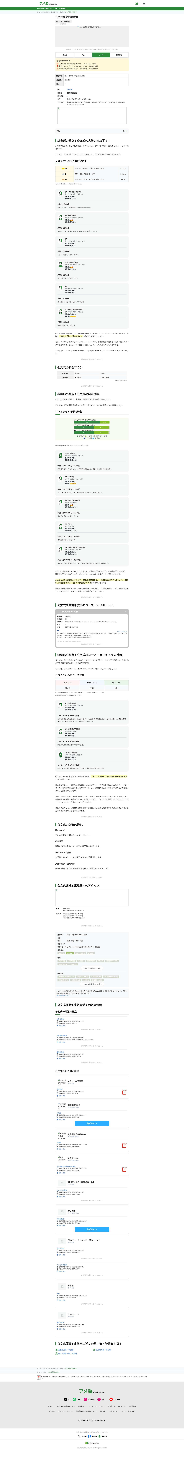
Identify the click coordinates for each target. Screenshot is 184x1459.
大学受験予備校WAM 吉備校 (66, 1166)
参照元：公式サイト (122, 631)
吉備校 (59, 1113)
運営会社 (103, 1411)
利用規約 (52, 1411)
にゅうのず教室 (62, 1190)
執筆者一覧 (111, 1406)
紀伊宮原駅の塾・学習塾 (67, 1353)
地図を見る (62, 1025)
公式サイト (92, 1123)
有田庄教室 (60, 1019)
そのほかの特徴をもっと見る (92, 968)
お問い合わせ (113, 1411)
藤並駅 (62, 12)
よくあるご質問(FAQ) (128, 1411)
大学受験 (91, 1399)
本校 (58, 1293)
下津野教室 (60, 1219)
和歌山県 (45, 12)
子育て (104, 1399)
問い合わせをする (63, 995)
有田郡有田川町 (53, 12)
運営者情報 (132, 1406)
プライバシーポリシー (65, 1411)
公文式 (69, 89)
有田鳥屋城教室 (62, 1035)
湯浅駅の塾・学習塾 (103, 1350)
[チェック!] (124, 1093)
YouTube (117, 1399)
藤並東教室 (60, 1052)
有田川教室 (60, 1248)
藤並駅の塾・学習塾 (65, 1350)
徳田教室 (60, 1089)
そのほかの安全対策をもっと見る (92, 984)
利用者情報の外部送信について (86, 1411)
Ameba (84, 1436)
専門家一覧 (122, 1406)
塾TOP (39, 12)
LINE (78, 1399)
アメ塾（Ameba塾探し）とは (65, 1406)
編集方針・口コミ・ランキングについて (91, 1406)
